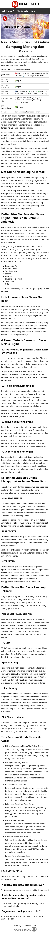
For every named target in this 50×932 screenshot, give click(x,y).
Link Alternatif (7, 11)
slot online (39, 116)
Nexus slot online (9, 550)
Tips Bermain (22, 11)
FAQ (33, 11)
